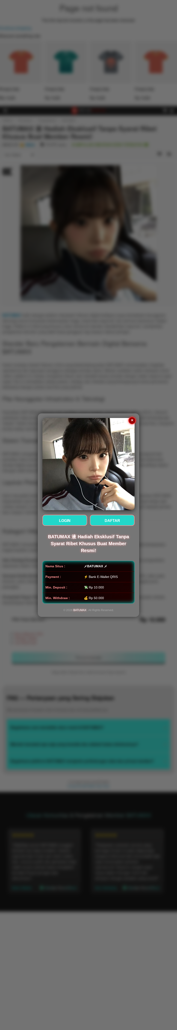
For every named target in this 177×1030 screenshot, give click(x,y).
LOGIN (65, 521)
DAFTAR (112, 521)
